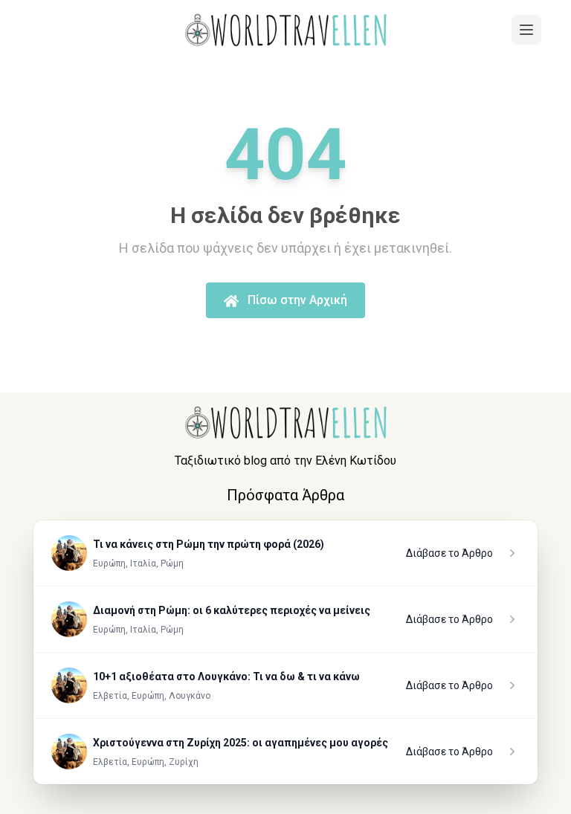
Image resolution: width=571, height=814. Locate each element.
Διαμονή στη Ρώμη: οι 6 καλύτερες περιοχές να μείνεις (231, 610)
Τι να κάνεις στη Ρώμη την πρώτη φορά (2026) (208, 544)
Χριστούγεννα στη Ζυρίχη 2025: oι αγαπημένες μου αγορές (240, 743)
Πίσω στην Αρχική (296, 300)
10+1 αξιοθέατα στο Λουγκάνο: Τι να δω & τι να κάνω (226, 676)
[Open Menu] (526, 30)
